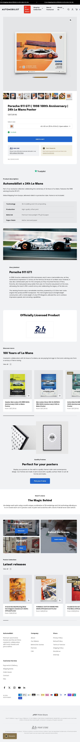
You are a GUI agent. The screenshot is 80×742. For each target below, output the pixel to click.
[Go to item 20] (69, 96)
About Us (59, 8)
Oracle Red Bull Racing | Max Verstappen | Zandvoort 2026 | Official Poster (16, 609)
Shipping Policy (58, 648)
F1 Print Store (27, 9)
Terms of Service (59, 645)
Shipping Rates (8, 669)
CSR (32, 651)
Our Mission (35, 641)
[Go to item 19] (62, 96)
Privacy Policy (58, 638)
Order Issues (7, 672)
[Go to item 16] (41, 96)
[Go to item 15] (34, 96)
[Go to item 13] (20, 96)
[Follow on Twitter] (9, 687)
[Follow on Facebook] (4, 687)
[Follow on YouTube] (19, 687)
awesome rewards (48, 153)
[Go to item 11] (6, 96)
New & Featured (50, 8)
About (33, 638)
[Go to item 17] (48, 96)
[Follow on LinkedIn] (24, 687)
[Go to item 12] (13, 96)
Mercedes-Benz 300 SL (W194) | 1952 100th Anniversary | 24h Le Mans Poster (48, 404)
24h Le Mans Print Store (16, 153)
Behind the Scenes (37, 645)
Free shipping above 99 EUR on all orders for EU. (53, 2)
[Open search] (68, 9)
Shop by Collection (37, 8)
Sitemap (56, 655)
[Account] (72, 9)
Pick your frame (40, 481)
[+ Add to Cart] (28, 396)
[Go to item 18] (55, 96)
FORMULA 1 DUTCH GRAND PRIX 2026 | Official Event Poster (47, 608)
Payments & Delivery (10, 665)
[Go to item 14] (27, 96)
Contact (6, 676)
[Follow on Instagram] (14, 687)
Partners (34, 648)
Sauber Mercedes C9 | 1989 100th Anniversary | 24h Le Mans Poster (17, 404)
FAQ (4, 679)
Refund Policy (58, 641)
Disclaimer (56, 651)
